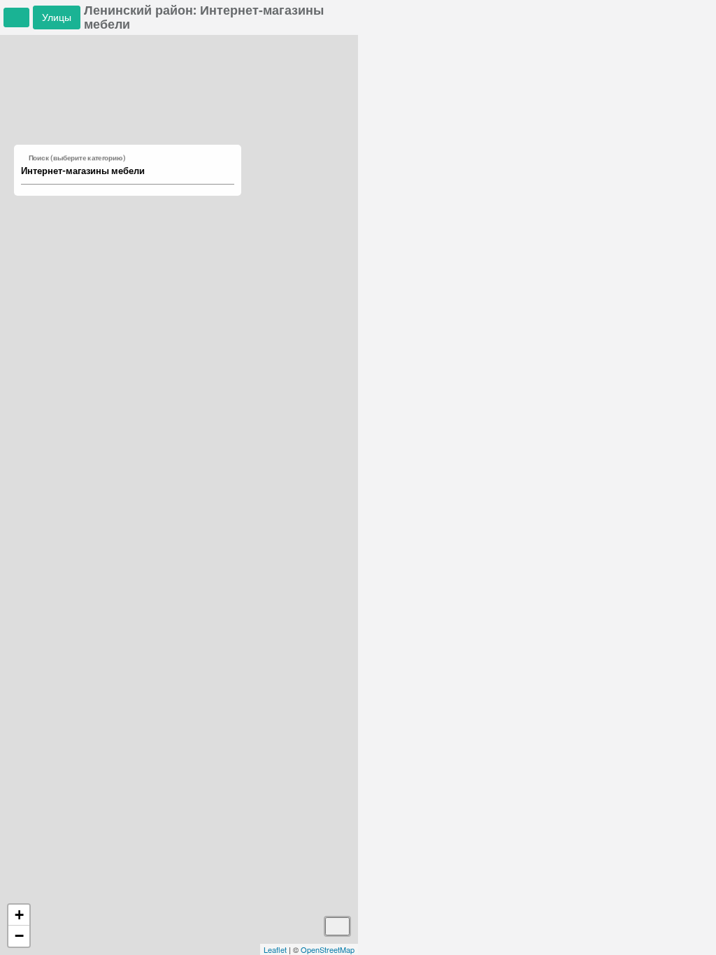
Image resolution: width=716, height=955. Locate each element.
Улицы (56, 17)
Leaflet (275, 949)
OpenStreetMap (328, 949)
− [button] (19, 936)
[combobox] (121, 171)
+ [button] (19, 915)
